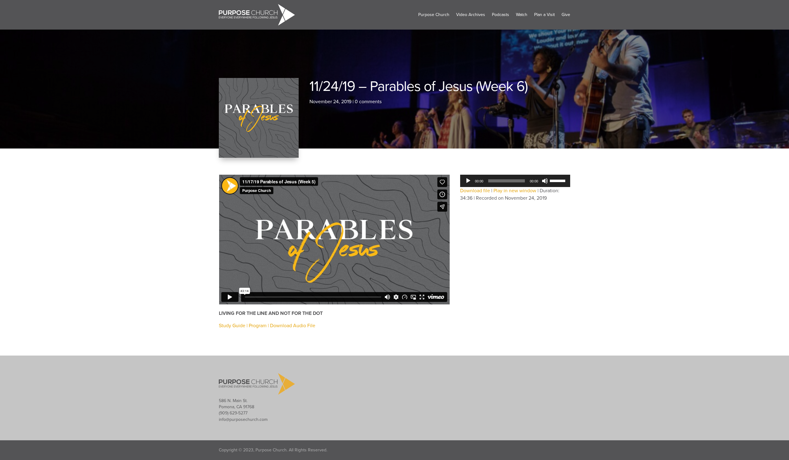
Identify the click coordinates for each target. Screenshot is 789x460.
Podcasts (500, 14)
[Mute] (545, 181)
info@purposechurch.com (243, 419)
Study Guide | (234, 326)
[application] (515, 181)
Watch (521, 14)
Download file (475, 191)
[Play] (468, 181)
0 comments (368, 102)
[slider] (558, 180)
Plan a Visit (544, 14)
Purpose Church (433, 14)
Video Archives (470, 14)
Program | (259, 326)
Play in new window (514, 191)
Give (566, 14)
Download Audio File (292, 326)
